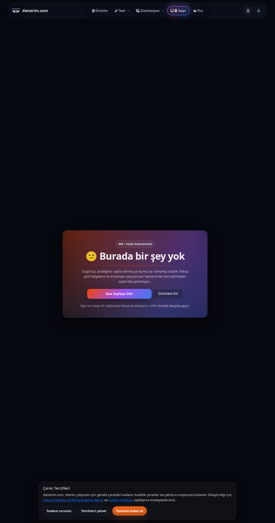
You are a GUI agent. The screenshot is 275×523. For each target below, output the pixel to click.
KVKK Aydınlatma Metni (85, 500)
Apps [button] (181, 10)
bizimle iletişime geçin (173, 306)
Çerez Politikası (54, 500)
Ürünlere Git (168, 293)
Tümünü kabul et (129, 511)
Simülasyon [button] (150, 10)
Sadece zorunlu (59, 511)
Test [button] (122, 10)
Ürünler (101, 10)
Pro (200, 10)
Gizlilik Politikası (121, 500)
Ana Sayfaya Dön (119, 294)
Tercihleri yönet (93, 511)
